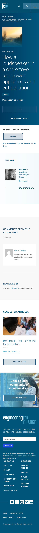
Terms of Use (21, 517)
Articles (10, 17)
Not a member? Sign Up (19, 118)
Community (9, 486)
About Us (8, 466)
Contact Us (9, 461)
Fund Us (24, 472)
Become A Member (19, 398)
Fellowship (9, 474)
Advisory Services (25, 485)
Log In (19, 109)
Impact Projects (25, 478)
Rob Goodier (23, 170)
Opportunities (10, 490)
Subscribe (8, 445)
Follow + (25, 181)
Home (4, 17)
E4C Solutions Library (10, 480)
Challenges (26, 461)
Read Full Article (11, 352)
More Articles (19, 362)
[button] (35, 6)
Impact (7, 470)
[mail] (20, 181)
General (6, 94)
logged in (15, 288)
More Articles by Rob (26, 187)
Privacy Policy (8, 517)
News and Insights (25, 467)
